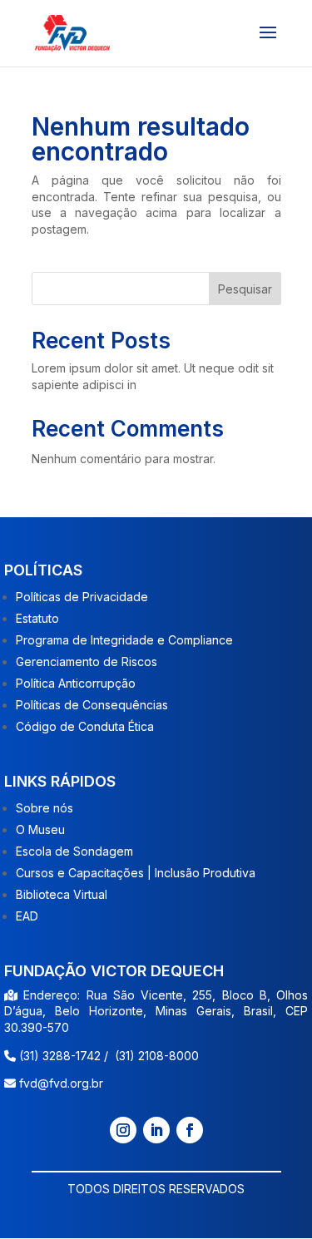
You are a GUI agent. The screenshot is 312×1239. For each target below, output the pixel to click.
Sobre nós (44, 808)
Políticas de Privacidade (82, 597)
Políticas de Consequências (92, 705)
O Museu (40, 829)
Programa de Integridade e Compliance (124, 640)
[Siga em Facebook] (189, 1130)
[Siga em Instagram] (123, 1130)
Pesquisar (245, 289)
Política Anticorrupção (76, 683)
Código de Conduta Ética (85, 726)
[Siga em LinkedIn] (156, 1130)
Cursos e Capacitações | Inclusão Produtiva (135, 873)
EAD (27, 916)
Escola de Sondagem (74, 851)
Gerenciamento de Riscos (86, 661)
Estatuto (37, 618)
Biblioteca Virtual (61, 894)
